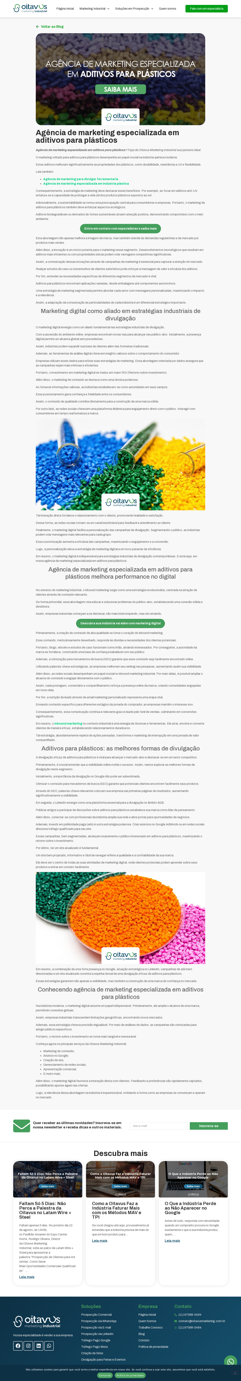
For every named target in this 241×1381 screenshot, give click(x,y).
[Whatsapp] (49, 1346)
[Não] (235, 1372)
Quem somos (167, 8)
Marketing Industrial (92, 8)
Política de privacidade (130, 1375)
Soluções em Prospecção (132, 8)
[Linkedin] (38, 1346)
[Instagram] (28, 1346)
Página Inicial (65, 8)
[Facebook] (18, 1346)
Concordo (105, 1375)
